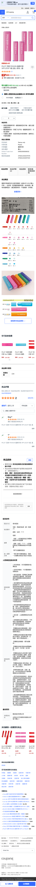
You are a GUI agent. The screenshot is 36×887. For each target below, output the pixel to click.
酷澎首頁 (4, 23)
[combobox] (27, 406)
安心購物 (4, 843)
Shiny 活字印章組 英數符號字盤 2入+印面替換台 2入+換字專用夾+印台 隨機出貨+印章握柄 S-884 (17, 826)
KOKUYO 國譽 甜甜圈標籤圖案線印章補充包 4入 (16, 821)
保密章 (16, 775)
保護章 (15, 773)
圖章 (27, 775)
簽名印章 (4, 786)
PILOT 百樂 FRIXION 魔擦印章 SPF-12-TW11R (15, 829)
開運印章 (9, 775)
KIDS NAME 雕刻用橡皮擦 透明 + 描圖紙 (14, 814)
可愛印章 (28, 773)
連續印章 (24, 784)
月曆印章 (4, 784)
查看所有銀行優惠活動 (16, 113)
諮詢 (29, 460)
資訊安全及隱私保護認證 (23, 843)
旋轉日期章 (20, 781)
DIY (16, 23)
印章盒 (3, 773)
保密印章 (10, 784)
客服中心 (32, 8)
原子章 (22, 775)
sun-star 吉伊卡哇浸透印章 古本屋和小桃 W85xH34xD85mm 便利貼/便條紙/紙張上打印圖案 (17, 801)
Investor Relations (14, 837)
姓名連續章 (5, 781)
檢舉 (29, 506)
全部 (3, 17)
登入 (22, 8)
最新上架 (11, 406)
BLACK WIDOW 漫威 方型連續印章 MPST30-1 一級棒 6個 (17, 809)
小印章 (3, 775)
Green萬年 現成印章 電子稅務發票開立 (13, 794)
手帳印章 (9, 778)
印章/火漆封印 (5, 27)
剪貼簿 (3, 765)
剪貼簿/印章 (22, 23)
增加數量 (3, 118)
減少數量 (14, 118)
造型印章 (12, 781)
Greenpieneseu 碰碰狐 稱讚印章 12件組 (14, 816)
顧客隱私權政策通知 (25, 840)
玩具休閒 (10, 23)
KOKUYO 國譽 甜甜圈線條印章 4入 (12, 796)
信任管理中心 (14, 840)
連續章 (9, 773)
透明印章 (10, 786)
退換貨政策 (5, 840)
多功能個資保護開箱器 (9, 811)
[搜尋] (33, 18)
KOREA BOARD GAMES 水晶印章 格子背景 (15, 824)
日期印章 (16, 778)
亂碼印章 (21, 773)
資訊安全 (11, 843)
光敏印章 (17, 784)
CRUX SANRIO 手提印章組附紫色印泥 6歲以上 (15, 819)
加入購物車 (9, 884)
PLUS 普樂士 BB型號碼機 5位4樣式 (12, 804)
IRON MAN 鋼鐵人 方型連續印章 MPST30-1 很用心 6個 (17, 806)
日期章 (3, 778)
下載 (32, 3)
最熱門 (4, 406)
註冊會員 (27, 8)
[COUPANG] (7, 859)
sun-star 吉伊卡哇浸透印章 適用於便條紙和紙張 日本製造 (17, 799)
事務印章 (27, 781)
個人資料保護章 (25, 778)
